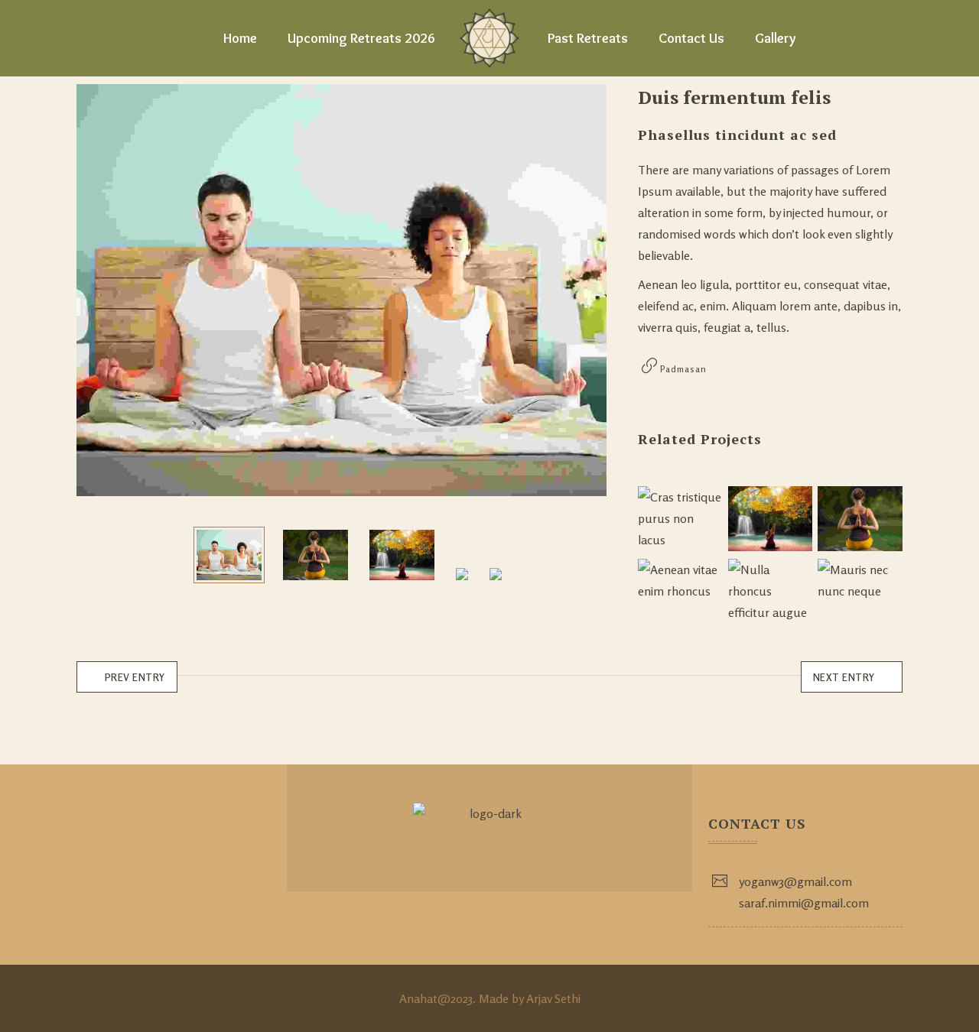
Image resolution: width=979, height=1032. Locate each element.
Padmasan (683, 369)
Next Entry (844, 677)
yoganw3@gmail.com (795, 881)
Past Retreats (588, 38)
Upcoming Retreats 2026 (361, 38)
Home (240, 38)
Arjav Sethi (553, 998)
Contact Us (691, 38)
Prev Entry (135, 677)
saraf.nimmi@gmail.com (804, 902)
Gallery (775, 38)
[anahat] (489, 38)
